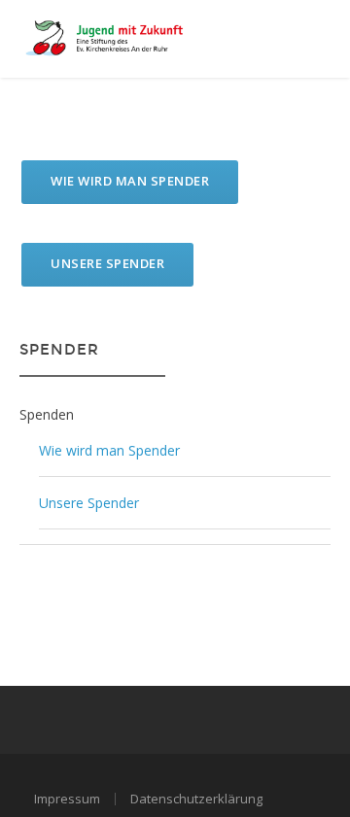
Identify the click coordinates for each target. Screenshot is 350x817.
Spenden (46, 414)
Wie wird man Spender (130, 180)
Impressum (67, 798)
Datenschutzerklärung (196, 798)
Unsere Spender (107, 263)
